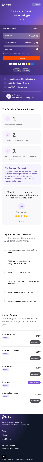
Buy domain (35, 342)
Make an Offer (34, 383)
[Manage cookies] (4, 457)
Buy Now (21, 58)
